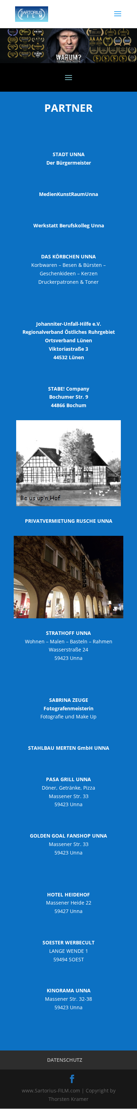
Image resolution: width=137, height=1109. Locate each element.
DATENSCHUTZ (64, 1059)
